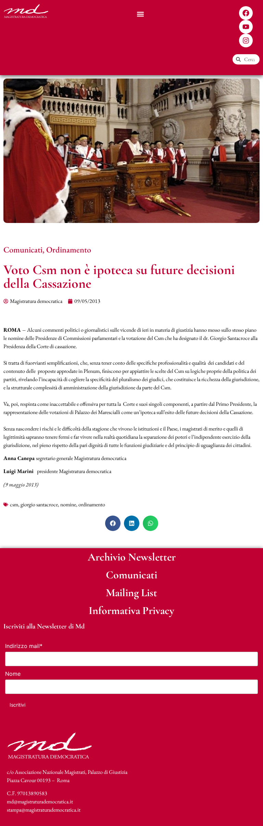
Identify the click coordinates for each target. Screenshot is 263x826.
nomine (68, 504)
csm (14, 504)
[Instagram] (246, 40)
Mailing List (131, 592)
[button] (140, 14)
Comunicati (22, 249)
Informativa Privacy (131, 610)
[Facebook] (246, 13)
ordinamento (91, 504)
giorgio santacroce (39, 504)
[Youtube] (246, 27)
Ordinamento (68, 249)
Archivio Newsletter (132, 557)
